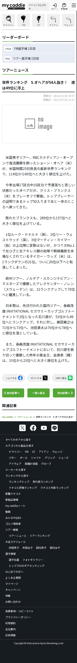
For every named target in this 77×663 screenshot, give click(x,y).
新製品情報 (11, 499)
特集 (7, 595)
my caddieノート (15, 505)
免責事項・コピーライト (19, 611)
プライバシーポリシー (18, 617)
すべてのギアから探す (18, 439)
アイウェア (15, 463)
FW (27, 451)
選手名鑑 (14, 559)
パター (12, 457)
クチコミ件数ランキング (54, 487)
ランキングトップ (19, 481)
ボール (24, 457)
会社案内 (10, 629)
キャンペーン (13, 589)
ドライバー (15, 451)
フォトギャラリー (32, 559)
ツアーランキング (40, 535)
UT (33, 451)
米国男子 (14, 547)
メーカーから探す (15, 469)
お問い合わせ (13, 601)
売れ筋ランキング (43, 481)
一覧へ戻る (38, 393)
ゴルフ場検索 (13, 523)
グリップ (50, 457)
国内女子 (55, 547)
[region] (38, 22)
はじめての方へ (14, 571)
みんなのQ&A (13, 517)
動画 (7, 511)
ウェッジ (57, 451)
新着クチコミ (13, 493)
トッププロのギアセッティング (26, 565)
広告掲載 (10, 635)
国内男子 (41, 547)
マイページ (11, 583)
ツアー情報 (11, 529)
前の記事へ (13, 393)
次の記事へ (63, 393)
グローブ (46, 463)
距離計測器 (31, 463)
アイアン (44, 451)
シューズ (63, 457)
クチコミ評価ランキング (23, 487)
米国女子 (27, 547)
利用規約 (10, 623)
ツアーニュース (17, 535)
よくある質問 (13, 577)
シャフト (36, 457)
